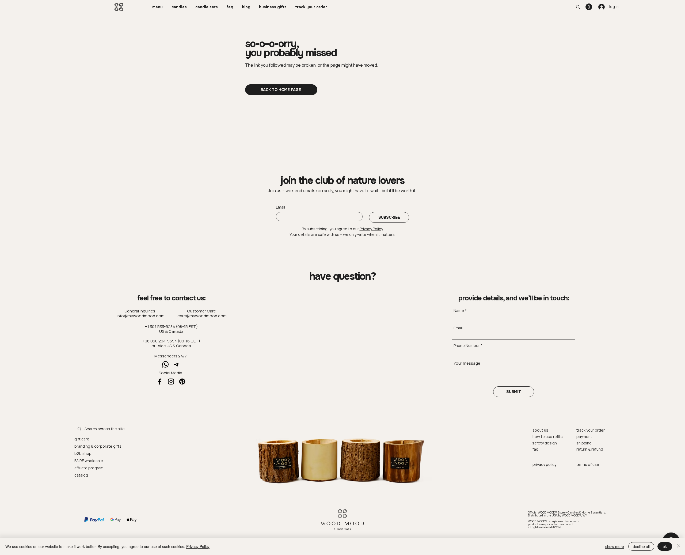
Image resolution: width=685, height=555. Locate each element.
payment (584, 436)
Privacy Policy (198, 546)
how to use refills (547, 436)
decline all (641, 546)
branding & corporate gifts (97, 446)
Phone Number (467, 346)
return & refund (589, 449)
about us (540, 430)
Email (280, 207)
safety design (544, 442)
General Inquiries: (140, 311)
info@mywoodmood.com (141, 316)
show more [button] (614, 546)
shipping (584, 442)
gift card (81, 438)
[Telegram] (177, 364)
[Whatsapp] (165, 364)
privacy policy (544, 464)
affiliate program (89, 467)
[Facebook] (160, 381)
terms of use (587, 464)
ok (665, 546)
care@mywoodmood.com (202, 316)
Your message (467, 363)
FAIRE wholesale (88, 460)
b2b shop (83, 453)
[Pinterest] (182, 381)
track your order (590, 430)
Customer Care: (202, 311)
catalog (81, 475)
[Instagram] (171, 381)
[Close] (678, 546)
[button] (157, 7)
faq (535, 449)
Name (459, 310)
